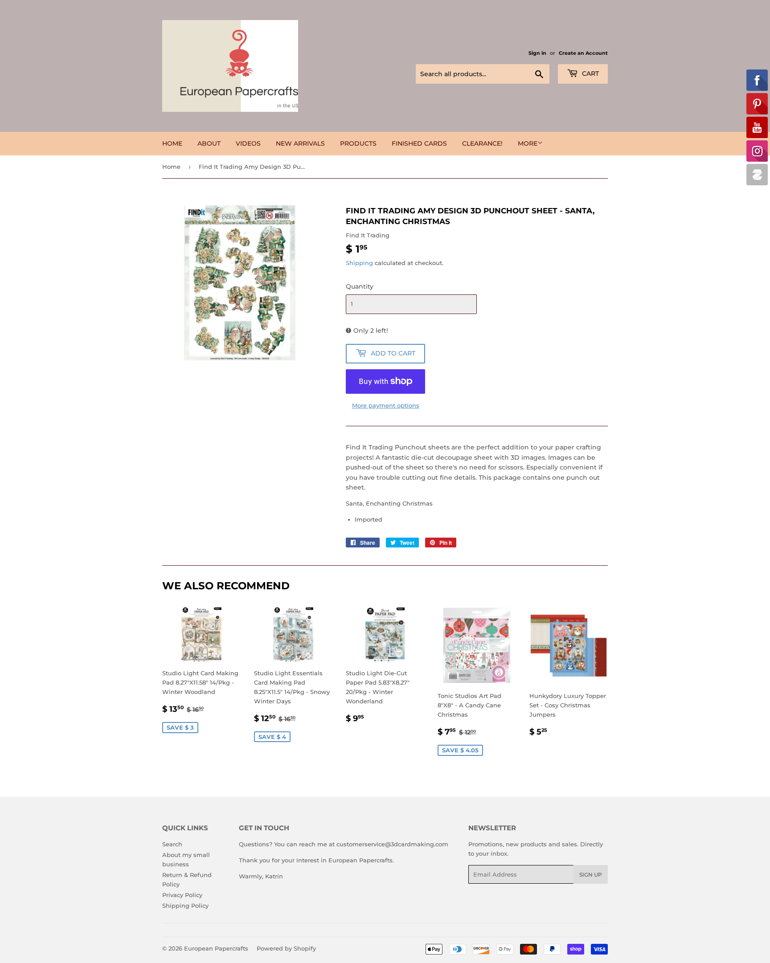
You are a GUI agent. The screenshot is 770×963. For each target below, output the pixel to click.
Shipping (359, 262)
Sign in (537, 53)
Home (172, 143)
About (209, 143)
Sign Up (590, 874)
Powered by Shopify (286, 948)
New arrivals (300, 143)
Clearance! (482, 143)
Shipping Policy (185, 905)
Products (358, 143)
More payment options (385, 405)
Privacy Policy (182, 894)
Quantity (359, 286)
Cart (589, 73)
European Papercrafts (216, 948)
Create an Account (583, 53)
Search (172, 844)
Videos (248, 143)
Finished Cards (419, 143)
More (527, 143)
